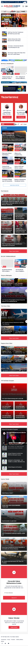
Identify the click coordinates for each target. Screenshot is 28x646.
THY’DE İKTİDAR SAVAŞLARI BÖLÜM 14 (21, 408)
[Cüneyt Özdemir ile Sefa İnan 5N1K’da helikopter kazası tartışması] (14, 455)
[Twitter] (5, 643)
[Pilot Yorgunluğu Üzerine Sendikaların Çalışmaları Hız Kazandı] (14, 241)
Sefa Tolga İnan (7, 110)
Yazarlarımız (3, 639)
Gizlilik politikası (19, 639)
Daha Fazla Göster (14, 185)
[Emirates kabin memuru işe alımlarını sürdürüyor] (21, 73)
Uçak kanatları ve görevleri (9, 521)
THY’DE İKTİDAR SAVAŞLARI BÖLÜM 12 (21, 417)
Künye (8, 639)
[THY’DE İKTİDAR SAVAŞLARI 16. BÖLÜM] (14, 391)
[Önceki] (2, 73)
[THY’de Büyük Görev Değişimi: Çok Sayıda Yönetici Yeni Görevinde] (7, 266)
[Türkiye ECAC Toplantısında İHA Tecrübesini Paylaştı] (8, 163)
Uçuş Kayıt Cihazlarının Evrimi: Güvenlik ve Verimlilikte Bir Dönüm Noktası (13, 548)
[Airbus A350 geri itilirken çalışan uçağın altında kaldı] (20, 163)
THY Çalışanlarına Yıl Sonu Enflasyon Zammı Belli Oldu (7, 230)
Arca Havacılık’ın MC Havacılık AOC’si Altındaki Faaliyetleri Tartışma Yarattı (20, 218)
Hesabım (13, 639)
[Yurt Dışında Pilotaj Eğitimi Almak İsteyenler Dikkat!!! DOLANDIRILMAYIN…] (14, 295)
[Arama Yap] (23, 6)
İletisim (2, 641)
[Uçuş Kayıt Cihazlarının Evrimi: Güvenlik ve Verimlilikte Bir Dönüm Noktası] (14, 544)
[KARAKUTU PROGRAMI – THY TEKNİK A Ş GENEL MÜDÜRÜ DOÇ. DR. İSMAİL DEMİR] (14, 461)
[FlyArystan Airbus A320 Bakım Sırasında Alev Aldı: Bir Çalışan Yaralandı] (8, 150)
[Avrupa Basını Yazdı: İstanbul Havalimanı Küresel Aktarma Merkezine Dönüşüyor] (14, 137)
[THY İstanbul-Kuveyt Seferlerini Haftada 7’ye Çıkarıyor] (14, 317)
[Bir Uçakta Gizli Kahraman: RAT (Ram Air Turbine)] (14, 558)
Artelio (20, 636)
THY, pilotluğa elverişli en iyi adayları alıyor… (19, 285)
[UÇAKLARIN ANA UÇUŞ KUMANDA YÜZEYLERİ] (14, 502)
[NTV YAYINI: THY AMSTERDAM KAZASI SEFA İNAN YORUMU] (14, 448)
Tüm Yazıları (7, 117)
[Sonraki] (26, 73)
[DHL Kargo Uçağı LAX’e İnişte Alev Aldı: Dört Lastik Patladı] (14, 20)
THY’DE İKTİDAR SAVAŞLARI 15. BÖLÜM (6, 408)
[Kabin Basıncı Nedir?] (14, 488)
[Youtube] (8, 643)
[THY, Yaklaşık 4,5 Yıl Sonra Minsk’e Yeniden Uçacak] (7, 73)
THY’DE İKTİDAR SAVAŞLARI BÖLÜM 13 (7, 417)
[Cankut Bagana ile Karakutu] (14, 468)
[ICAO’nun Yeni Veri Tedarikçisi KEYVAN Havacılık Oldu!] (14, 33)
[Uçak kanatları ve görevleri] (14, 516)
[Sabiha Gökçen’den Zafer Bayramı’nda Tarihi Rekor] (14, 40)
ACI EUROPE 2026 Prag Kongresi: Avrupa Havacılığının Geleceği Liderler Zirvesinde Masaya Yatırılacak (13, 203)
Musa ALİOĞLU (21, 110)
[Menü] (2, 6)
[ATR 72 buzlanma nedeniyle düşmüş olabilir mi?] (14, 530)
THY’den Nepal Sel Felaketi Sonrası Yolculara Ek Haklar (7, 333)
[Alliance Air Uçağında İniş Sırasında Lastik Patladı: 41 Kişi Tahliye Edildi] (20, 150)
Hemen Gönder (14, 627)
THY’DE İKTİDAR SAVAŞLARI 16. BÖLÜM (12, 398)
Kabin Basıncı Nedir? (7, 493)
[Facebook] (2, 643)
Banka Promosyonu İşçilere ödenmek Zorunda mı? (7, 285)
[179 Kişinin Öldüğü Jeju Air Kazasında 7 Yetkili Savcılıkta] (8, 176)
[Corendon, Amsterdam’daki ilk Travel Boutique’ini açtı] (14, 47)
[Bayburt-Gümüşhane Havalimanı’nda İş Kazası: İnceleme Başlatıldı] (20, 176)
